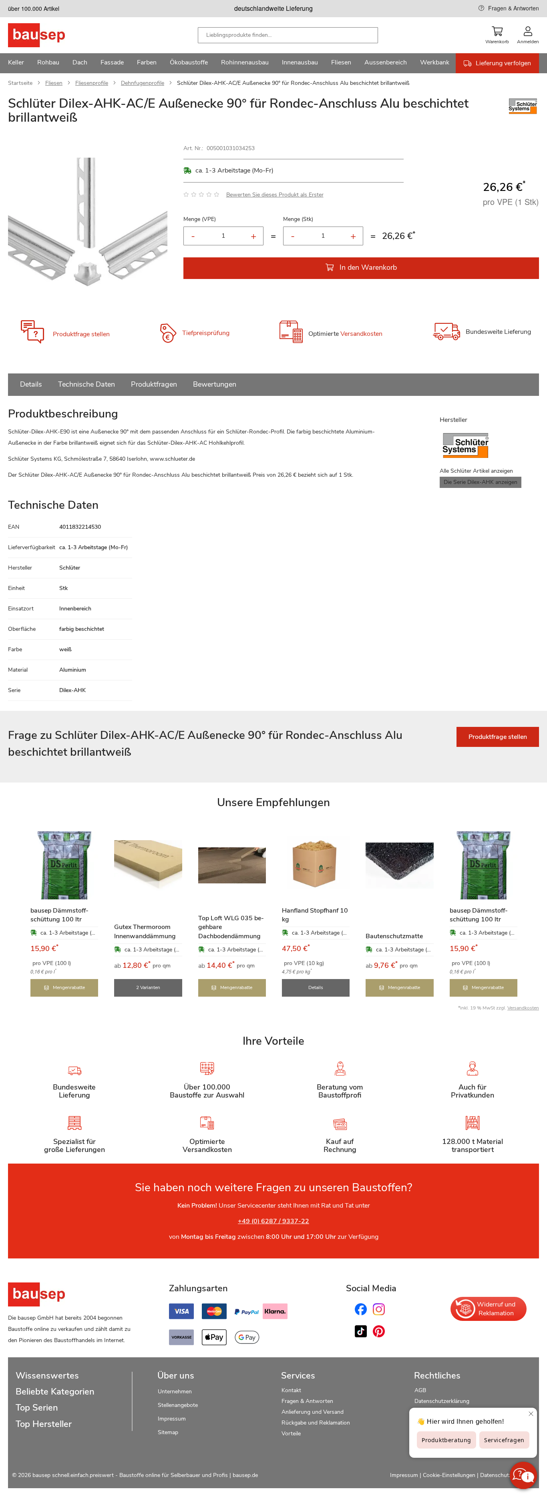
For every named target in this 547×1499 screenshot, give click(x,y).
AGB (420, 1390)
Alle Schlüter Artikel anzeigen (476, 471)
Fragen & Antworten (513, 8)
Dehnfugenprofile (142, 83)
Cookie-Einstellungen (449, 1475)
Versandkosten (361, 334)
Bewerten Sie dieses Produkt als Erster (275, 195)
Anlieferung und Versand (313, 1412)
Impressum (172, 1419)
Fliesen (53, 83)
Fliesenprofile (91, 83)
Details (31, 384)
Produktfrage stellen (81, 334)
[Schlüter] (523, 114)
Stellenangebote (178, 1405)
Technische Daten (86, 384)
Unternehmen (175, 1391)
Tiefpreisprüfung (205, 333)
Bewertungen (214, 384)
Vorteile (291, 1433)
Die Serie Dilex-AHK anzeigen (480, 482)
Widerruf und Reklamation (496, 1309)
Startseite (20, 83)
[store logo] (49, 35)
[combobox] (288, 35)
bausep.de (245, 1475)
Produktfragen (154, 384)
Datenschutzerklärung (441, 1401)
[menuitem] (16, 63)
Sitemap (168, 1432)
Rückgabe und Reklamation (316, 1423)
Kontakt (291, 1390)
